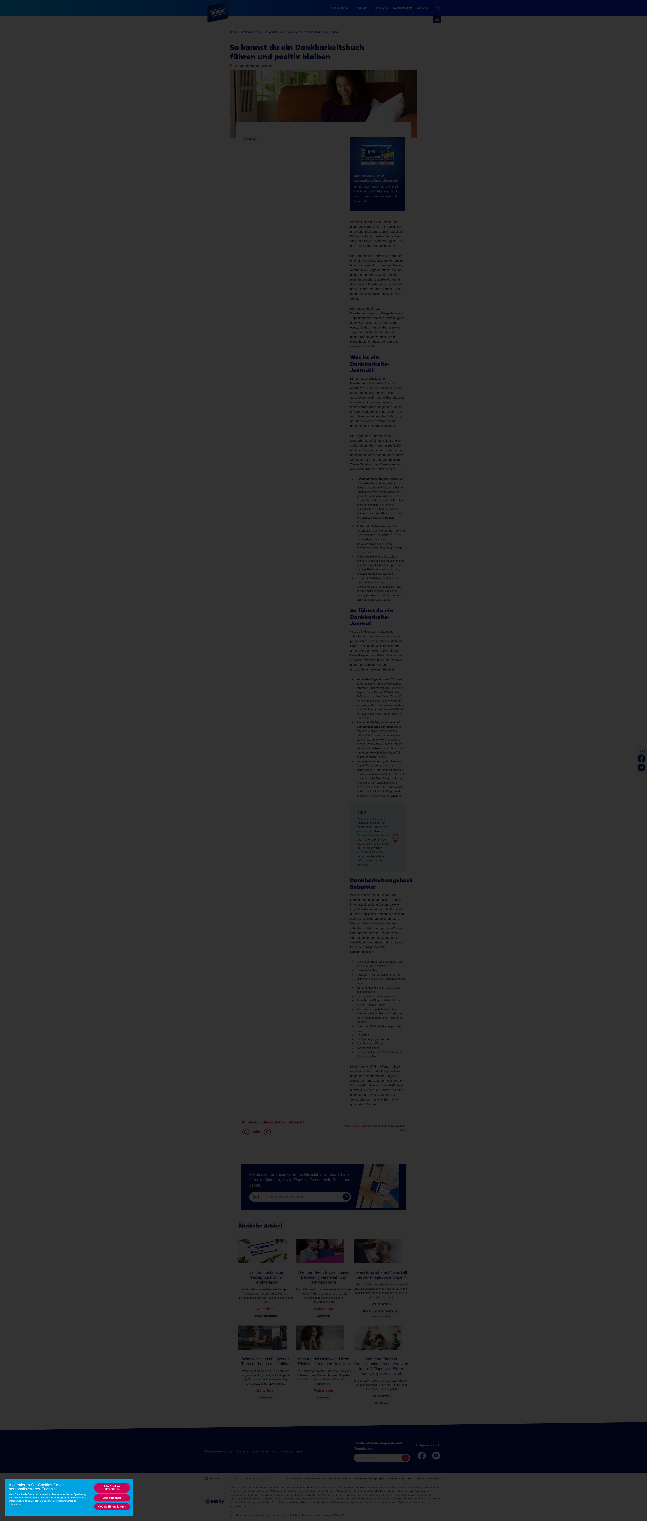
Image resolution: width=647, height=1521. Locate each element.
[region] (69, 1497)
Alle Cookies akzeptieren (112, 1488)
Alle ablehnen (112, 1497)
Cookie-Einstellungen (112, 1506)
